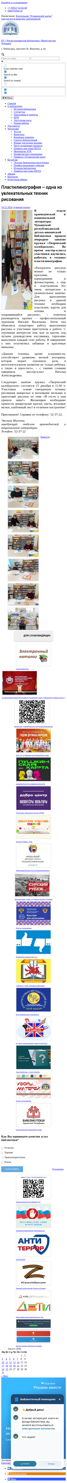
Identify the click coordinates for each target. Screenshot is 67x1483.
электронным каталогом (38, 1428)
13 (14, 1362)
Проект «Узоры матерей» (23, 1101)
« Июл (4, 1376)
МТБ (16, 117)
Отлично (9, 1147)
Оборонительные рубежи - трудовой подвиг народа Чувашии (33, 899)
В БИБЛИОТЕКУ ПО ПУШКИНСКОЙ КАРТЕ (30, 784)
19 (10, 1365)
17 (3, 1365)
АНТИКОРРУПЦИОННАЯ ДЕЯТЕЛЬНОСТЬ (30, 1231)
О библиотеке (14, 106)
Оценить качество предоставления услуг (28, 1202)
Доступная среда (22, 120)
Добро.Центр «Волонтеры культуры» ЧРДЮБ (30, 813)
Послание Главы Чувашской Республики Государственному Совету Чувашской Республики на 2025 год (33, 698)
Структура (19, 112)
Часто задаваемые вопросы (28, 145)
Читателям (13, 128)
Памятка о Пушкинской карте (29, 157)
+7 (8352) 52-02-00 (17, 8)
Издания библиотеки (25, 168)
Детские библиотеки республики (31, 162)
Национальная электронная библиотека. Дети (29, 1317)
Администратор (21, 207)
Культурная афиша (17, 179)
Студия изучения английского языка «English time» (32, 1043)
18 (7, 1365)
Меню (9, 98)
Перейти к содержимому (14, 2)
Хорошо (8, 1152)
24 (3, 1369)
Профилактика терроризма (28, 154)
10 (3, 1362)
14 (18, 1362)
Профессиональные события (29, 165)
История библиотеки (25, 109)
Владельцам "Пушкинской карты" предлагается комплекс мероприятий (26, 17)
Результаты (58, 1169)
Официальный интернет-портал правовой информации (33, 870)
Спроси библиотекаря (25, 140)
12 (10, 1362)
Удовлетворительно (14, 1157)
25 (7, 1369)
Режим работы (21, 123)
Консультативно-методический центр (27, 1014)
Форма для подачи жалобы (28, 143)
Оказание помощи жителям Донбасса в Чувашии (30, 1288)
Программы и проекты (26, 114)
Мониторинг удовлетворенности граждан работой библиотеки (33, 726)
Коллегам (12, 159)
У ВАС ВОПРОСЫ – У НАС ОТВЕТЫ (28, 1072)
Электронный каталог (22, 669)
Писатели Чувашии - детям (24, 842)
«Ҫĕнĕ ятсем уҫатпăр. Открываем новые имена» (30, 986)
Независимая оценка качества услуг (27, 957)
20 (14, 1365)
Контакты (12, 176)
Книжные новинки (24, 137)
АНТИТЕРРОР (20, 1259)
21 (18, 1365)
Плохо (7, 1162)
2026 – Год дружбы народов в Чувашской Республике (32, 755)
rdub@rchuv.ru (14, 10)
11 (7, 1362)
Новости (45, 437)
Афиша (11, 174)
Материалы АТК (22, 151)
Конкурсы (19, 134)
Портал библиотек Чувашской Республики (29, 1130)
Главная (11, 103)
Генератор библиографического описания (29, 1346)
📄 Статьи (50, 1463)
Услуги (17, 131)
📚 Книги (24, 1463)
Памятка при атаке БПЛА (27, 148)
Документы (13, 126)
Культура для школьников (23, 928)
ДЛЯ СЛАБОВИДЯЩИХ (36, 635)
